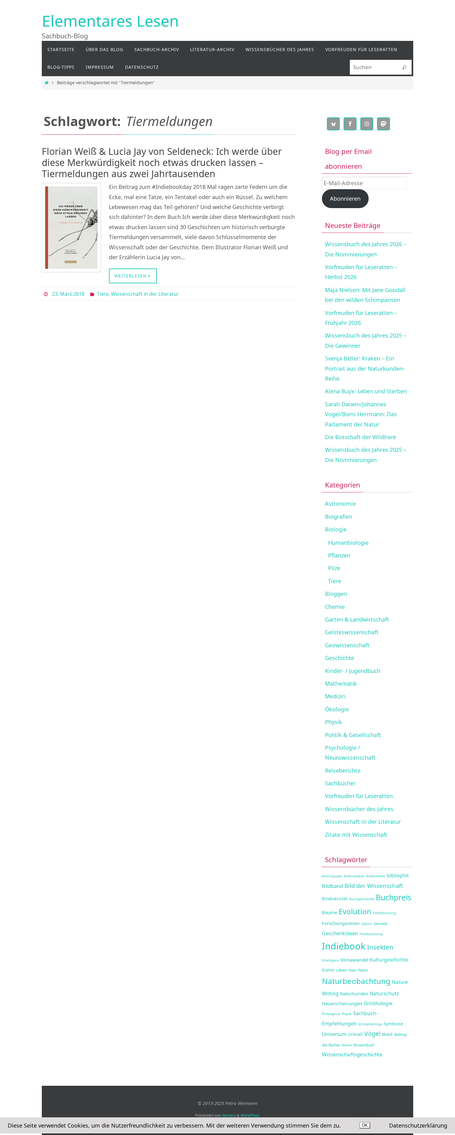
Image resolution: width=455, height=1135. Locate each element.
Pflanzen (339, 555)
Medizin (335, 696)
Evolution (355, 911)
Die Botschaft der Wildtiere (360, 437)
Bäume (329, 912)
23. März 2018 (68, 293)
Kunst (328, 970)
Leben (341, 970)
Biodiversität (335, 898)
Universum (334, 1034)
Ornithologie (378, 1003)
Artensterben (354, 876)
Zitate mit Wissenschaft (356, 834)
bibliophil (398, 875)
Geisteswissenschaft (352, 632)
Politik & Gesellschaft (353, 735)
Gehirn (366, 924)
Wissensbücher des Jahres (359, 809)
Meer (353, 970)
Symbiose (393, 1024)
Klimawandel (354, 960)
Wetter (346, 1045)
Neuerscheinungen (342, 1003)
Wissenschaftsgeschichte (352, 1054)
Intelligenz (330, 960)
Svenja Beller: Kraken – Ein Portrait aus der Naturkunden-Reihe (365, 368)
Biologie (336, 529)
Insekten (380, 947)
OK (365, 1125)
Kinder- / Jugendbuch (352, 670)
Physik (333, 722)
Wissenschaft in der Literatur (145, 293)
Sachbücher (340, 783)
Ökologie (337, 709)
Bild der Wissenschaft (373, 885)
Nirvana (229, 1115)
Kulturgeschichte (389, 959)
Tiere (103, 293)
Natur (363, 970)
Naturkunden (354, 994)
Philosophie (331, 1014)
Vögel (372, 1033)
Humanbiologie (348, 542)
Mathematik (341, 683)
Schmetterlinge (370, 1024)
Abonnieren (345, 198)
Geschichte (339, 657)
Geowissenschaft (347, 645)
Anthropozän (332, 876)
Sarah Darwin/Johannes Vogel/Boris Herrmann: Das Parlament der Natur (361, 414)
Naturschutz (384, 993)
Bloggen (336, 593)
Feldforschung (384, 913)
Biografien (338, 516)
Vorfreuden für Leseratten (359, 796)
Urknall (355, 1034)
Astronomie (340, 503)
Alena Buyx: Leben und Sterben (366, 391)
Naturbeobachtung (356, 981)
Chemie (335, 606)
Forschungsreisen (341, 923)
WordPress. (250, 1115)
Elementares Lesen (110, 21)
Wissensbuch (364, 1045)
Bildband (332, 885)
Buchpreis (393, 897)
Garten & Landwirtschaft (357, 619)
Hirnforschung (371, 934)
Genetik (381, 923)
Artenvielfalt (375, 876)
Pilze (334, 568)
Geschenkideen (340, 933)
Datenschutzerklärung (418, 1125)
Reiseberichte (343, 770)
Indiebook (344, 946)
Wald (387, 1034)
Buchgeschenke (361, 899)
